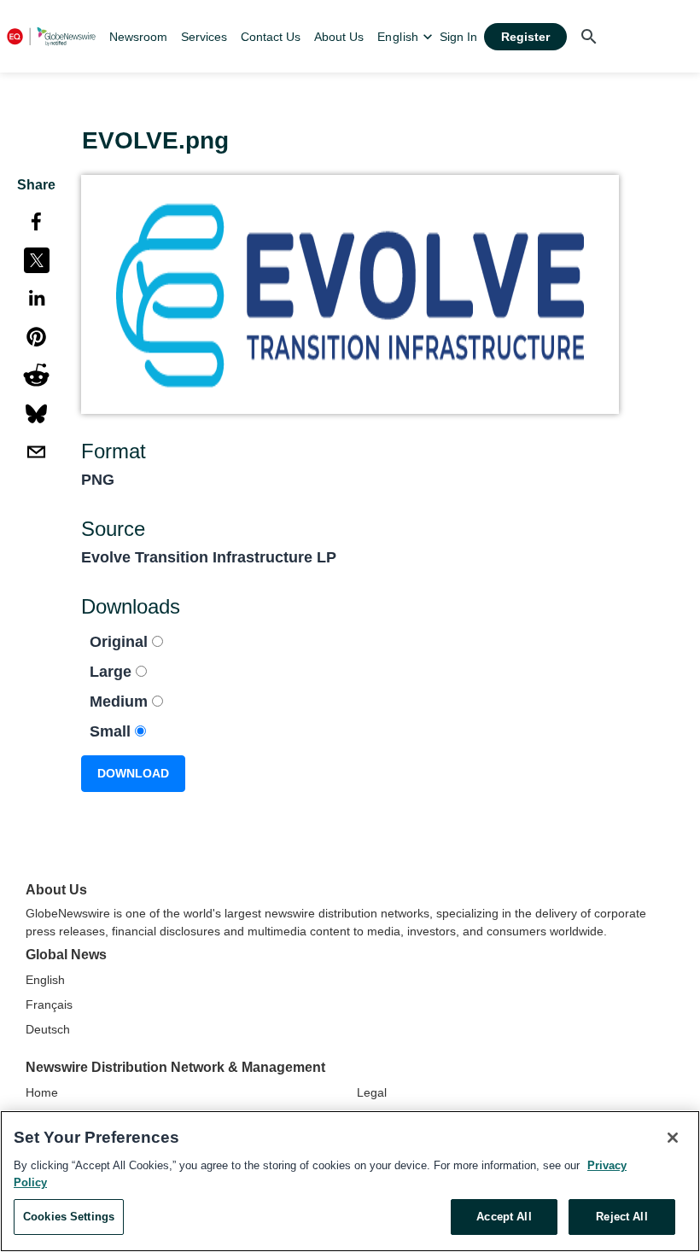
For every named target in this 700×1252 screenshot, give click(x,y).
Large (113, 671)
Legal (372, 1092)
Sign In (458, 37)
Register (525, 37)
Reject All (621, 1216)
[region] (350, 1181)
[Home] (51, 36)
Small (112, 731)
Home (42, 1092)
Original (121, 641)
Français (49, 1004)
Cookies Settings (68, 1216)
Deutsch (48, 1029)
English (45, 980)
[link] (138, 37)
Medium (121, 701)
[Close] (672, 1137)
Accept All (503, 1216)
